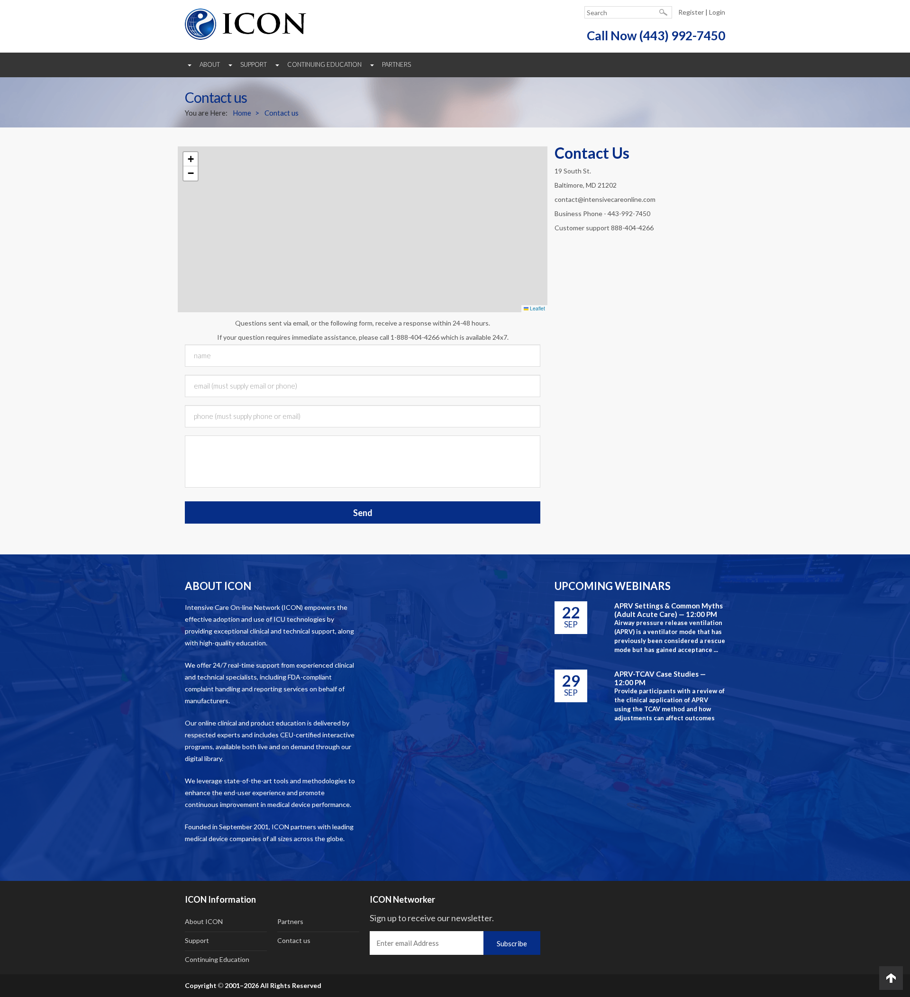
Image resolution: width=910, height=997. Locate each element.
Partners (396, 64)
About (210, 64)
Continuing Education (324, 64)
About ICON (204, 921)
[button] (190, 159)
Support (253, 64)
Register (691, 12)
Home (242, 113)
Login (717, 12)
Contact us (281, 113)
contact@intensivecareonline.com (605, 199)
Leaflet (536, 308)
